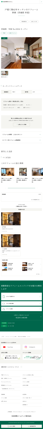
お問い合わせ (4, 401)
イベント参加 (4, 397)
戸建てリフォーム (5, 374)
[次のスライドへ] (37, 188)
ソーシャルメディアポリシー (29, 411)
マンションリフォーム (6, 381)
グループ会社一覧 (26, 397)
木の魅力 (24, 378)
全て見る (38, 274)
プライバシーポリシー (17, 411)
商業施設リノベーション (6, 385)
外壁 (19, 107)
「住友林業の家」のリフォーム (7, 388)
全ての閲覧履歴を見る (35, 199)
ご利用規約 (9, 411)
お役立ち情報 (25, 385)
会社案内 (24, 394)
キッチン (28, 104)
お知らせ (24, 401)
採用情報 (25, 404)
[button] (21, 188)
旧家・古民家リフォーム (6, 378)
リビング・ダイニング (8, 107)
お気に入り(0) (34, 21)
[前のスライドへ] (6, 188)
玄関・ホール (26, 107)
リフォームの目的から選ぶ (28, 374)
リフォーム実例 (26, 381)
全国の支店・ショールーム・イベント (10, 367)
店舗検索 (3, 394)
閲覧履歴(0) (24, 21)
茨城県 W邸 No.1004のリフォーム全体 (13, 104)
